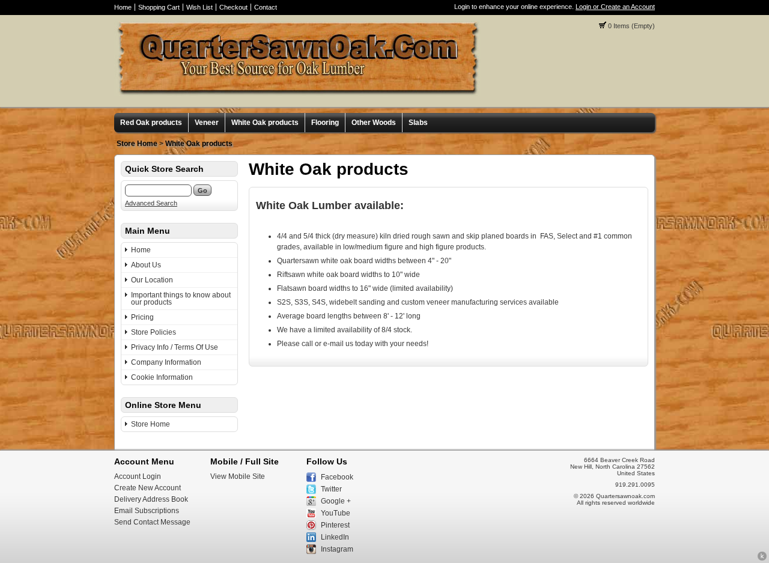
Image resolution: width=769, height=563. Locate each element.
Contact (265, 7)
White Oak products (265, 122)
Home (123, 7)
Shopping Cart (159, 7)
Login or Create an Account (615, 6)
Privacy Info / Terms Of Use (174, 347)
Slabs (418, 122)
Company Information (166, 362)
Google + (336, 501)
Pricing (142, 317)
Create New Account (147, 488)
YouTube (335, 513)
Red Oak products (151, 122)
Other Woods (373, 122)
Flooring (325, 122)
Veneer (207, 122)
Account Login (137, 476)
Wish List (199, 7)
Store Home (137, 143)
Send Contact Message (152, 522)
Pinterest (335, 525)
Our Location (152, 280)
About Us (146, 265)
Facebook (337, 477)
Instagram (337, 549)
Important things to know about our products (181, 298)
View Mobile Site (237, 476)
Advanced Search (151, 203)
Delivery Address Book (151, 499)
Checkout (233, 7)
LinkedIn (335, 537)
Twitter (331, 489)
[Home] (297, 94)
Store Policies (153, 332)
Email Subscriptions (146, 511)
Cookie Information (162, 377)
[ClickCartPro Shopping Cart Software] (762, 559)
